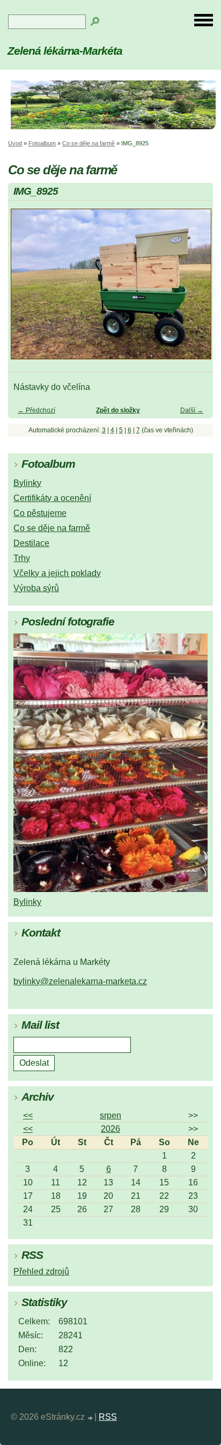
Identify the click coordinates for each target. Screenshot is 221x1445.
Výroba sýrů (36, 588)
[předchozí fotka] (25, 289)
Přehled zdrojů (41, 1271)
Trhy (21, 558)
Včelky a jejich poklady (57, 573)
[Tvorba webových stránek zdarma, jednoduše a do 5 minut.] (90, 1418)
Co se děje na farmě (88, 143)
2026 (110, 1128)
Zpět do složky (118, 410)
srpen (110, 1115)
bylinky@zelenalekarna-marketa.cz (80, 981)
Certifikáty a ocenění (52, 498)
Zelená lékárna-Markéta (65, 51)
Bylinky (27, 483)
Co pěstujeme (40, 513)
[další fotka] (195, 289)
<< (28, 1115)
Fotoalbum (42, 143)
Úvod (15, 143)
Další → (191, 410)
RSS (108, 1416)
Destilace (31, 543)
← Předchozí (36, 410)
